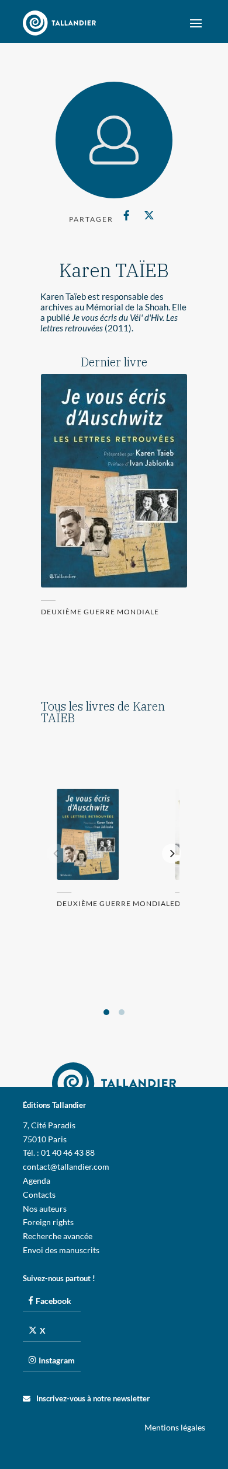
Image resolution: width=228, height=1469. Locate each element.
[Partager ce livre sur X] (149, 215)
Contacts (39, 1194)
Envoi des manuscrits (61, 1250)
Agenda (36, 1180)
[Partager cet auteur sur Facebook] (126, 215)
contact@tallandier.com (66, 1166)
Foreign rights (48, 1222)
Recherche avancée (57, 1236)
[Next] (171, 853)
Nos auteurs (45, 1208)
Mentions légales (174, 1427)
